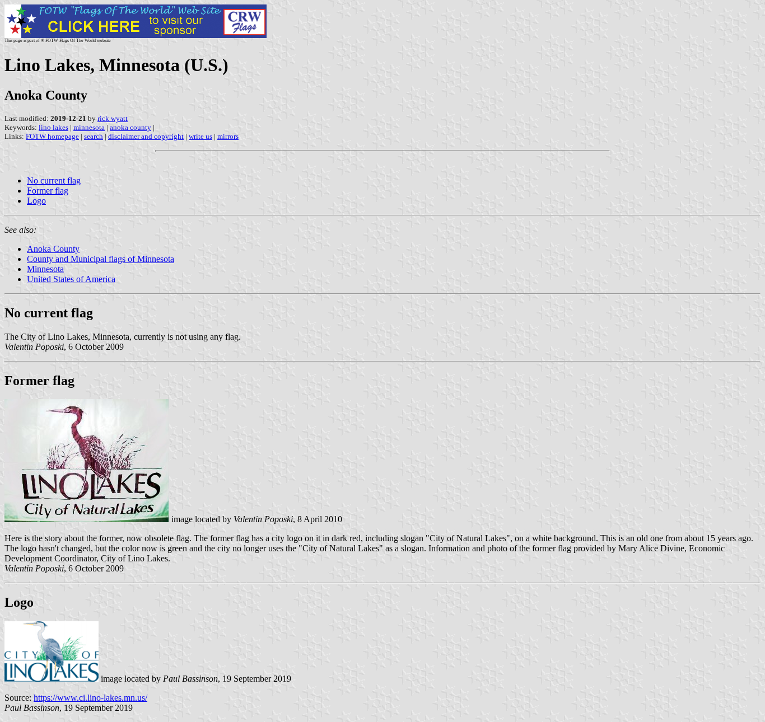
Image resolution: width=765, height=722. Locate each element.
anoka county (130, 127)
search (93, 136)
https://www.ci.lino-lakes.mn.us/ (90, 697)
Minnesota (45, 269)
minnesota (89, 127)
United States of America (71, 279)
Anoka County (53, 249)
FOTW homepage (52, 136)
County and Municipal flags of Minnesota (100, 259)
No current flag (54, 180)
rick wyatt (112, 118)
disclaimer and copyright (146, 136)
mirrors (228, 136)
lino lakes (53, 127)
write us (200, 136)
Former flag (47, 190)
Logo (36, 200)
